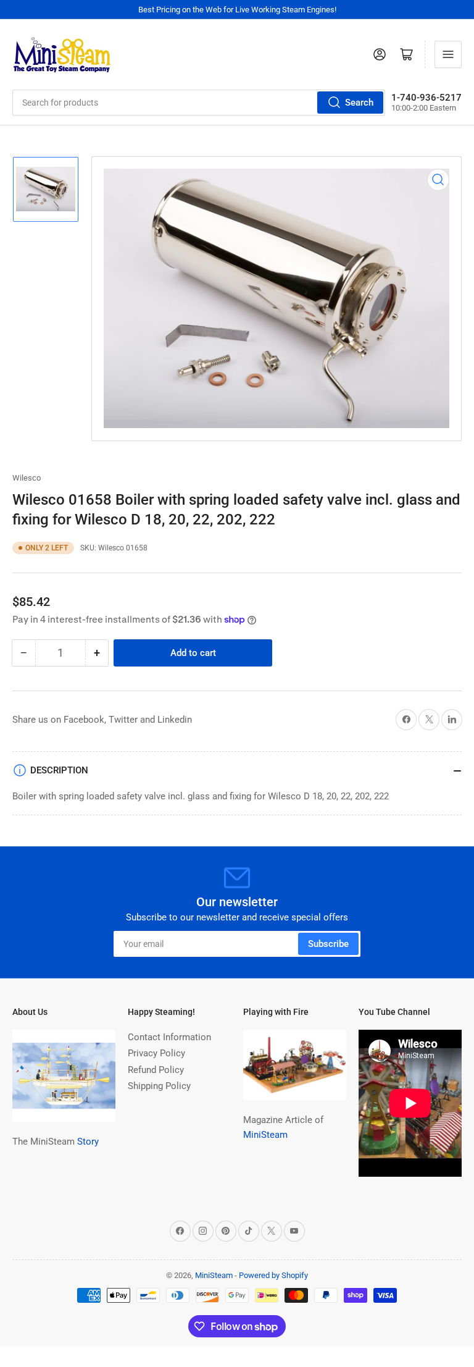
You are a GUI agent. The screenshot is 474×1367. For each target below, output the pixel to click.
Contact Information (169, 1037)
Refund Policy (156, 1069)
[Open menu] (448, 54)
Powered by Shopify (273, 1275)
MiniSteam (265, 1134)
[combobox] (198, 103)
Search (359, 102)
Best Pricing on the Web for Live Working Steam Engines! (237, 9)
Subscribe (328, 943)
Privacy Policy (156, 1053)
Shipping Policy (159, 1085)
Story (88, 1141)
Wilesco (26, 477)
